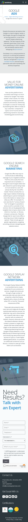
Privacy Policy (10, 519)
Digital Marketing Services (16, 16)
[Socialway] (6, 2)
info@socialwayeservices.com (11, 486)
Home (6, 16)
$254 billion (18, 49)
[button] (23, 2)
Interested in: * (7, 437)
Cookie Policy (18, 519)
